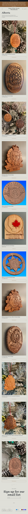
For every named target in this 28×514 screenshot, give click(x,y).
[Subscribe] (20, 498)
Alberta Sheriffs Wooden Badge (7, 206)
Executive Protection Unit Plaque (8, 245)
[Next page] (16, 484)
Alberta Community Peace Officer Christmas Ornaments (12, 435)
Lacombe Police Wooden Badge (7, 356)
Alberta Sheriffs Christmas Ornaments (9, 135)
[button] (2, 9)
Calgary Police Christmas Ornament (8, 54)
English (10, 510)
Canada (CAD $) (4, 510)
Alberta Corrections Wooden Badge (8, 277)
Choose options (14, 57)
